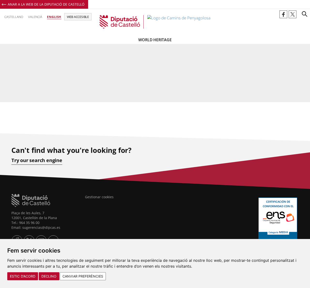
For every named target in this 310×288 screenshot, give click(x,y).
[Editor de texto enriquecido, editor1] (155, 105)
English (54, 17)
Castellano (13, 17)
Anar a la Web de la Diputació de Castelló (46, 4)
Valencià (35, 17)
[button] (304, 14)
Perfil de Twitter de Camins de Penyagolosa (292, 14)
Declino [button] (49, 276)
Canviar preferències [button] (82, 276)
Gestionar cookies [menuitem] (99, 197)
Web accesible (78, 17)
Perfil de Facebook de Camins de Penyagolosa (283, 14)
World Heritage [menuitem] (154, 39)
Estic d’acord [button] (22, 276)
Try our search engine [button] (36, 160)
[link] (155, 22)
